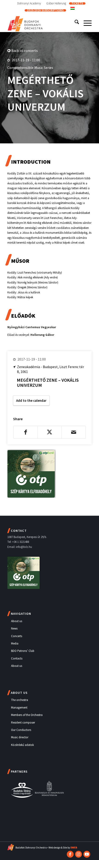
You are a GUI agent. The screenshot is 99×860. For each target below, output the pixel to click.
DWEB (73, 847)
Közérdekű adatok (22, 745)
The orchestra (19, 700)
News (14, 628)
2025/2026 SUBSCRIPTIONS (45, 10)
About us (16, 621)
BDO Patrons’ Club (22, 651)
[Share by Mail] (73, 432)
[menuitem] (29, 3)
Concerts (16, 636)
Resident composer (23, 722)
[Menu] (85, 23)
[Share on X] (49, 432)
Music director (19, 737)
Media (14, 643)
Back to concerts (24, 50)
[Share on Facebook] (25, 432)
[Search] (74, 23)
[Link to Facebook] (70, 854)
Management (19, 707)
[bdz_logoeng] (41, 23)
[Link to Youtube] (86, 854)
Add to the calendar (31, 400)
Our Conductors (21, 730)
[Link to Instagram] (78, 854)
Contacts (16, 658)
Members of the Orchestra (27, 715)
